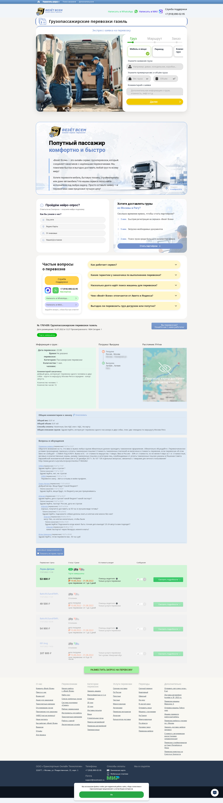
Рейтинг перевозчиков (70, 709)
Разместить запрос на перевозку (111, 669)
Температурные (93, 730)
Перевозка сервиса (46, 446)
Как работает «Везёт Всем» (47, 723)
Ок (111, 795)
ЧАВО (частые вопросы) (45, 715)
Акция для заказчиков (44, 700)
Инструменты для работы (72, 713)
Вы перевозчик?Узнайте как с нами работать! (169, 326)
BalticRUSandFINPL (49, 593)
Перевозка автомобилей (96, 726)
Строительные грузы (95, 718)
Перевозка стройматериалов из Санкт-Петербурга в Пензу (175, 745)
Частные (116, 700)
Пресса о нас (41, 692)
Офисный (142, 696)
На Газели (143, 715)
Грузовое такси (144, 727)
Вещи (89, 714)
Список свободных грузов (72, 699)
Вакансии (39, 727)
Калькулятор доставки (122, 719)
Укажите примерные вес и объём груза (148, 72)
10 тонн (90, 706)
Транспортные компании (45, 704)
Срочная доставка (120, 688)
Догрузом (116, 715)
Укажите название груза (140, 61)
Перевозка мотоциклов (122, 712)
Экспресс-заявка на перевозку (111, 30)
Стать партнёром (148, 246)
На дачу (142, 700)
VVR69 (41, 466)
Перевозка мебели (146, 731)
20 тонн (90, 703)
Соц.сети (50, 220)
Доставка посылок (94, 710)
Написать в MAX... (54, 304)
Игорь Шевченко (45, 534)
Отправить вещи (145, 708)
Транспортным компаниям (72, 717)
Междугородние (119, 704)
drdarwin (42, 496)
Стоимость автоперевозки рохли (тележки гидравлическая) (174, 736)
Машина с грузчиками (147, 712)
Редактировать (81, 415)
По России (117, 692)
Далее (154, 101)
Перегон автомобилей (95, 722)
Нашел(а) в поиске (54, 240)
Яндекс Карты (52, 226)
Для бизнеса (41, 735)
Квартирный (143, 692)
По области (143, 723)
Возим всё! (40, 696)
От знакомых (51, 233)
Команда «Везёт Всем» (45, 688)
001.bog (44, 643)
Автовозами (117, 708)
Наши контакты (42, 719)
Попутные (117, 696)
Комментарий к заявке (139, 85)
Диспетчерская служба (71, 725)
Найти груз (66, 695)
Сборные (90, 699)
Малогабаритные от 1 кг (96, 695)
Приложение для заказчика (46, 712)
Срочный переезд (145, 688)
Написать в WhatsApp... (57, 298)
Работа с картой (68, 721)
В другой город (145, 704)
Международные (145, 719)
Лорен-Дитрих (44, 484)
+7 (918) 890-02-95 (175, 13)
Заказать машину (94, 691)
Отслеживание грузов (44, 708)
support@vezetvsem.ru (94, 780)
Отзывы (39, 731)
